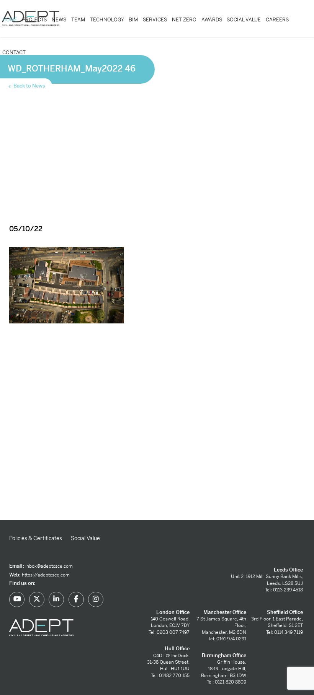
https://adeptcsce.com (46, 575)
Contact (14, 52)
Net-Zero (184, 19)
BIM (133, 19)
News (59, 19)
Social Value (244, 19)
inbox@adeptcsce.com (49, 566)
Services (155, 19)
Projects (34, 19)
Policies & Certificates (35, 538)
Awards (211, 19)
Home (9, 19)
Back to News (28, 86)
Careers (277, 19)
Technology (107, 19)
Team (78, 19)
